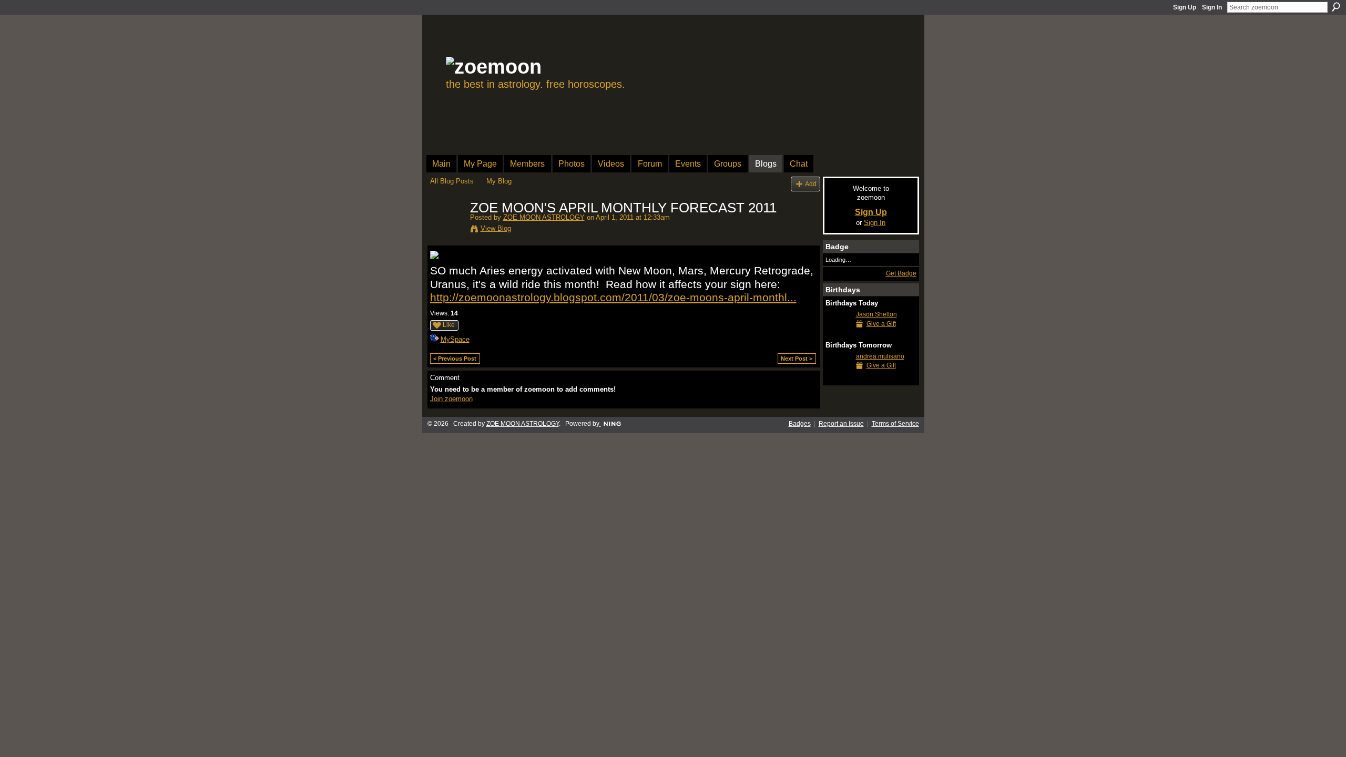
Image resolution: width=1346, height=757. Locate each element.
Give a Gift (881, 324)
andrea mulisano (880, 356)
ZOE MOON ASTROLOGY (544, 217)
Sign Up (1184, 7)
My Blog (499, 181)
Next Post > (796, 358)
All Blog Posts (452, 181)
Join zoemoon (451, 399)
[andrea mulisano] (838, 376)
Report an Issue (841, 423)
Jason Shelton (876, 314)
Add (811, 183)
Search (1336, 7)
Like (449, 325)
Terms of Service (895, 423)
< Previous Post (454, 358)
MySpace (455, 339)
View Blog (496, 228)
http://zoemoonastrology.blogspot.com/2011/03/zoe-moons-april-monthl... (613, 297)
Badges (800, 423)
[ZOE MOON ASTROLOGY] (447, 230)
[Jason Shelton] (838, 333)
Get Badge (901, 273)
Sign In (1212, 7)
